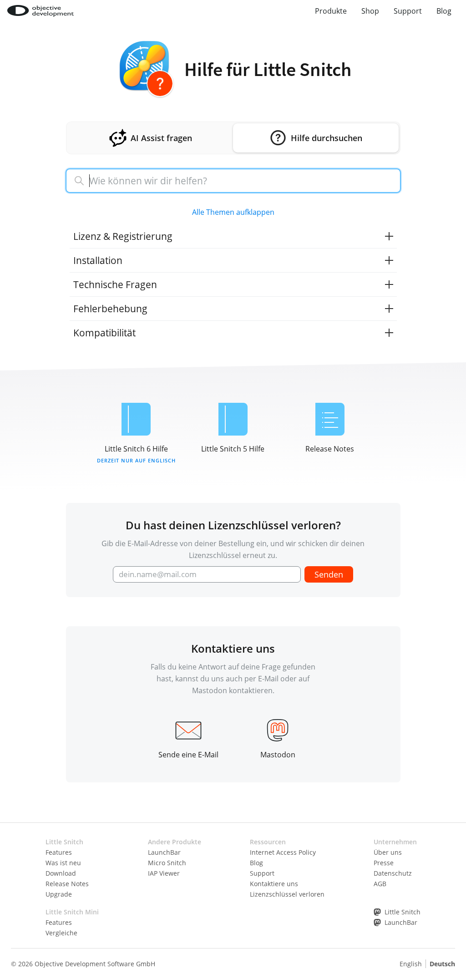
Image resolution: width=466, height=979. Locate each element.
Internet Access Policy (283, 852)
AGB (380, 883)
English (411, 963)
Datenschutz (393, 873)
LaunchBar (164, 852)
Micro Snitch (167, 862)
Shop (370, 11)
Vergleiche (61, 932)
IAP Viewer (164, 873)
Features (59, 852)
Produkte (331, 11)
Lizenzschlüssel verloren (287, 894)
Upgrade (59, 894)
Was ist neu (63, 862)
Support (408, 11)
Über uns (388, 852)
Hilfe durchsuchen (326, 137)
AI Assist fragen (161, 137)
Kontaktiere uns (274, 883)
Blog (443, 11)
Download (61, 873)
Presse (384, 862)
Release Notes (67, 883)
